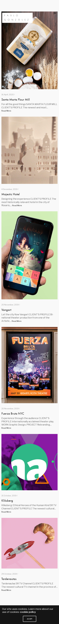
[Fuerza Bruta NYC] (29, 365)
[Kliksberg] (29, 462)
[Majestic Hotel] (29, 150)
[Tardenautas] (29, 543)
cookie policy (28, 611)
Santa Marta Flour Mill (15, 99)
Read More (6, 111)
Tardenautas (8, 579)
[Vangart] (29, 255)
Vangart (6, 310)
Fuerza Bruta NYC (12, 413)
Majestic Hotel (10, 194)
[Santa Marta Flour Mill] (29, 50)
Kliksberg (7, 500)
